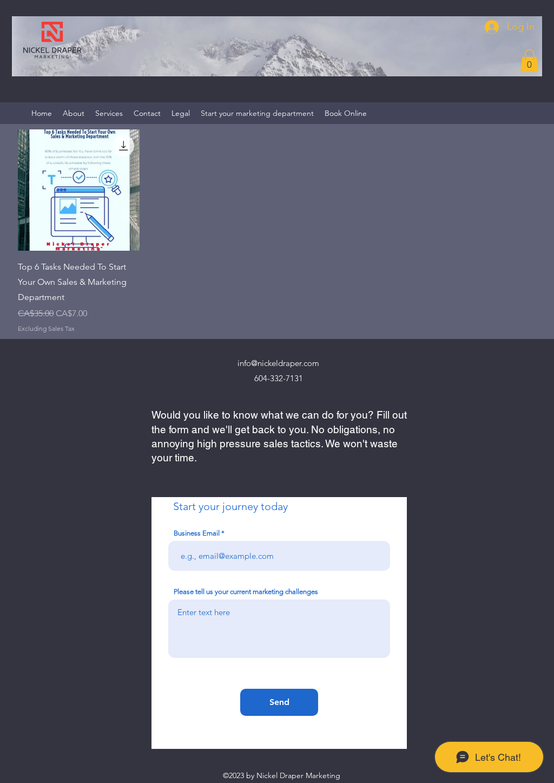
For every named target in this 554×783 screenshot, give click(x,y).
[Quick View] (79, 190)
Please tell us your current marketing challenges (246, 591)
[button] (529, 60)
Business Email (197, 533)
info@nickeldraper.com (278, 363)
